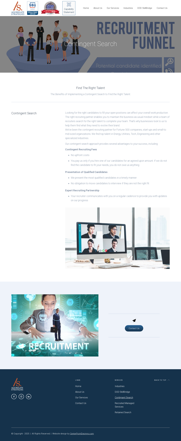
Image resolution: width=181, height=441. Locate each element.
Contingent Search (124, 397)
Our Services (113, 8)
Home (86, 8)
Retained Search (123, 412)
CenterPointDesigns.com (82, 434)
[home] (26, 8)
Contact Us (162, 8)
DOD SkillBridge (144, 8)
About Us (97, 8)
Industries (128, 8)
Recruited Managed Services (124, 405)
